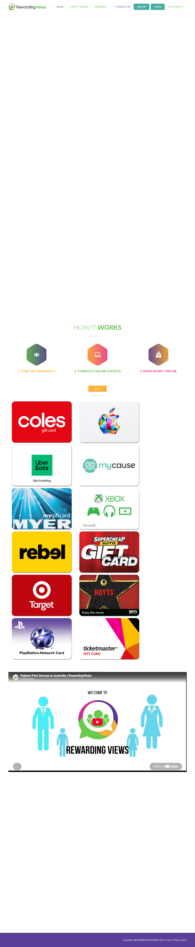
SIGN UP (141, 6)
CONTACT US (123, 6)
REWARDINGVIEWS (148, 940)
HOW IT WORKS (79, 6)
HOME (59, 6)
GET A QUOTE (175, 6)
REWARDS (100, 6)
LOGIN (157, 6)
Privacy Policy (180, 940)
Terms (169, 940)
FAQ (162, 940)
